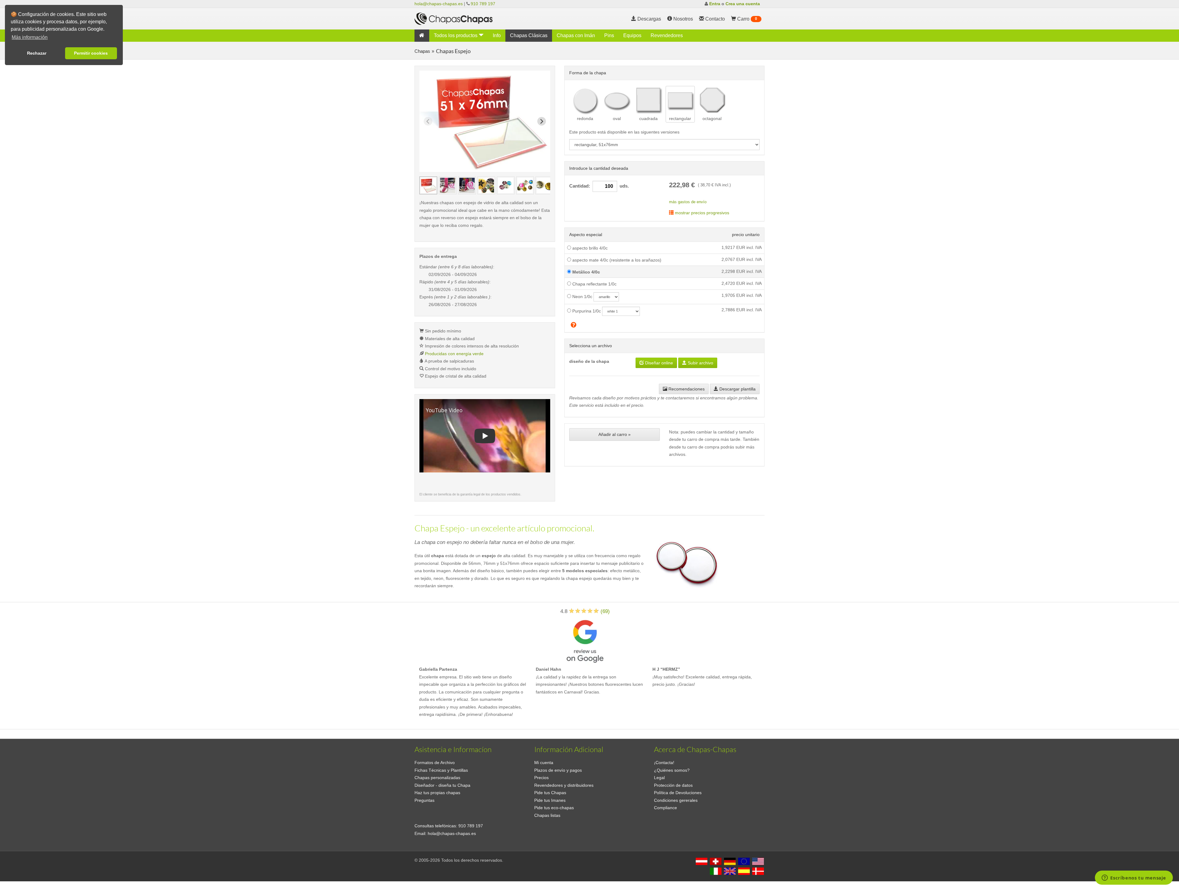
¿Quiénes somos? (672, 770)
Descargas (648, 18)
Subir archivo (700, 362)
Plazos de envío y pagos (558, 770)
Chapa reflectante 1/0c (594, 283)
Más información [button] (30, 37)
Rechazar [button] (36, 53)
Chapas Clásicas (528, 35)
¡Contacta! (664, 762)
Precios (541, 777)
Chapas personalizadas (437, 777)
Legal (659, 777)
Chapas (422, 51)
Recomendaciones (686, 388)
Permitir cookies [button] (91, 53)
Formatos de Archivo (434, 762)
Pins (609, 35)
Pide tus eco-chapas (554, 807)
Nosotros (682, 18)
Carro (746, 18)
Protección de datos (673, 785)
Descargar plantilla (737, 388)
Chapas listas (547, 815)
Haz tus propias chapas (437, 792)
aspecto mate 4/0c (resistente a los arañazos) (616, 260)
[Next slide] (541, 121)
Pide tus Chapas (550, 792)
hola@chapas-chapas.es (438, 3)
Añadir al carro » (614, 434)
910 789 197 (483, 3)
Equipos (632, 35)
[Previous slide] (428, 121)
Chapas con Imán (576, 35)
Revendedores (667, 35)
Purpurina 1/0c (586, 311)
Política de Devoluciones (678, 792)
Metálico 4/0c (585, 272)
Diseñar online (658, 362)
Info (497, 35)
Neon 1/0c (581, 296)
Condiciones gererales (676, 800)
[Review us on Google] (584, 640)
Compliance (665, 807)
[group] (428, 185)
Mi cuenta (543, 762)
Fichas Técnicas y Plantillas (441, 770)
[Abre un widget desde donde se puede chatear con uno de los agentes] (1134, 878)
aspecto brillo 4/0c (589, 248)
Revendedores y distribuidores (563, 785)
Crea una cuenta (743, 3)
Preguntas (424, 800)
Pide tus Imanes (550, 800)
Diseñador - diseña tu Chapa (442, 785)
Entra (714, 3)
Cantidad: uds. (599, 186)
